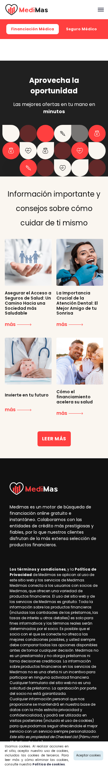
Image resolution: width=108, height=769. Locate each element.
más (11, 324)
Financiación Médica (32, 29)
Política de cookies (48, 764)
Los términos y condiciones (38, 569)
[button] (100, 9)
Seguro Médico (81, 29)
